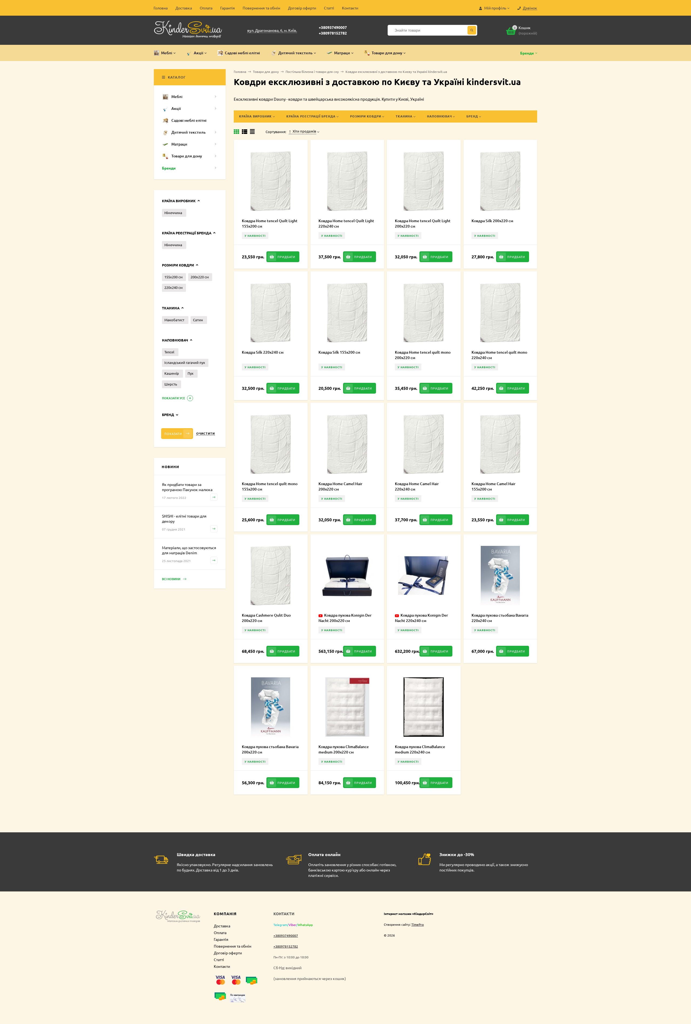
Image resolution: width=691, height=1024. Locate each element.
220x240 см (173, 287)
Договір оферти (302, 7)
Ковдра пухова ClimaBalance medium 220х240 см (420, 749)
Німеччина (173, 212)
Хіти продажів (304, 131)
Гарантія (227, 7)
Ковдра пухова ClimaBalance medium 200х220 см (344, 749)
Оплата (206, 7)
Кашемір (171, 373)
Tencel (169, 352)
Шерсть (170, 384)
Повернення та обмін (261, 7)
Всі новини (171, 579)
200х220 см (200, 277)
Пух (191, 373)
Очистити (205, 433)
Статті (329, 7)
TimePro (417, 924)
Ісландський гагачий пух (184, 362)
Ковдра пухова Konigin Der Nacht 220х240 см (421, 618)
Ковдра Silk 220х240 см (262, 352)
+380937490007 (333, 27)
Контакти (350, 7)
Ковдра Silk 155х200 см (339, 352)
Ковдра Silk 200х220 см (492, 220)
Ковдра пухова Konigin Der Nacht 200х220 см (345, 618)
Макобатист (174, 319)
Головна (161, 7)
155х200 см (173, 277)
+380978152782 (333, 33)
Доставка (183, 7)
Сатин (198, 319)
